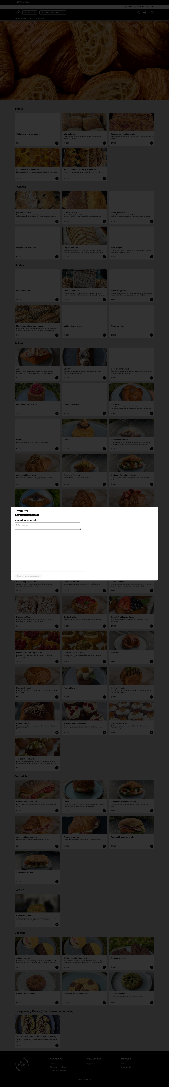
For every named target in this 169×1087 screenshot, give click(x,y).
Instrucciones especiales (26, 520)
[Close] (155, 509)
